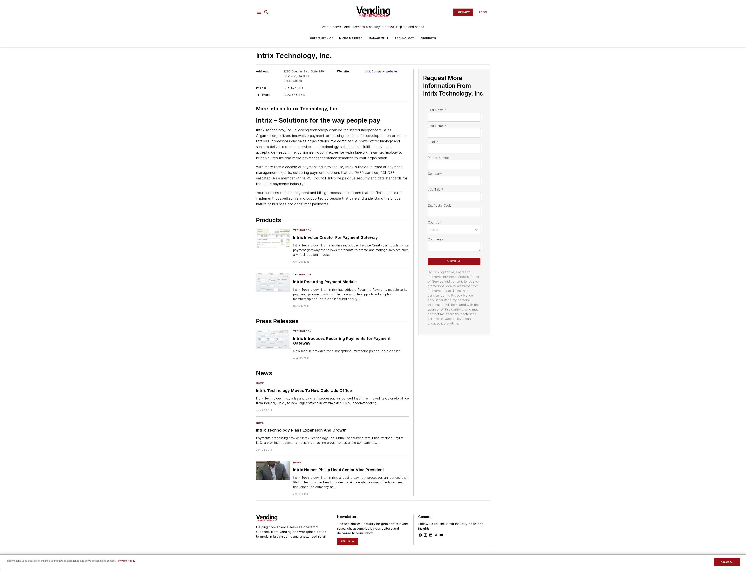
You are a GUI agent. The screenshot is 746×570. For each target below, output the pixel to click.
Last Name (437, 126)
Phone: (261, 87)
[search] (266, 12)
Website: (343, 71)
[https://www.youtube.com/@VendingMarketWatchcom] (441, 535)
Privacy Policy (126, 560)
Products (428, 38)
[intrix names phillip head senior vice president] (273, 470)
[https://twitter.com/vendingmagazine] (436, 535)
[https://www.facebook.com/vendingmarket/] (420, 535)
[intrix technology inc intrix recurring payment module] (273, 282)
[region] (373, 562)
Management (379, 38)
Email (433, 142)
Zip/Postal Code (440, 205)
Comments (436, 239)
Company (435, 174)
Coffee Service (321, 38)
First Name (437, 110)
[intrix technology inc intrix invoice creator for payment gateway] (273, 238)
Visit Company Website (381, 71)
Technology (404, 38)
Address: (262, 71)
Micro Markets (351, 38)
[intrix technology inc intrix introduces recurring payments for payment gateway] (273, 339)
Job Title (436, 189)
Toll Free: (263, 94)
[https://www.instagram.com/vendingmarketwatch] (425, 535)
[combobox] (454, 229)
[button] (259, 12)
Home (260, 383)
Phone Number (439, 158)
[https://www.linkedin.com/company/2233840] (431, 535)
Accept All (727, 561)
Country (435, 222)
